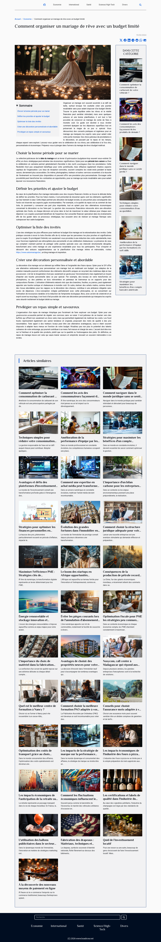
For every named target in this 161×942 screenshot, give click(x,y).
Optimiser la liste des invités (29, 121)
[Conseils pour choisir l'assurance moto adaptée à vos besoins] (122, 691)
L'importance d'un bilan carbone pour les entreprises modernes (121, 486)
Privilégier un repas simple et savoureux (34, 132)
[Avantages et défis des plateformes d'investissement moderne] (38, 467)
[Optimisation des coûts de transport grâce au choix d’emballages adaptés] (38, 735)
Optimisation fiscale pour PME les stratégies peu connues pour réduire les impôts (122, 620)
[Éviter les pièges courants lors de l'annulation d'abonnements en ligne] (80, 601)
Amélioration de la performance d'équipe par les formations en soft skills (79, 441)
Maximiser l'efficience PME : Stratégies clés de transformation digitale (37, 575)
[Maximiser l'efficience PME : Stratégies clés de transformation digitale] (38, 557)
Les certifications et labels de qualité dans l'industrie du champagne (121, 799)
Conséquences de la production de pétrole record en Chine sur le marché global (121, 575)
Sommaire (25, 105)
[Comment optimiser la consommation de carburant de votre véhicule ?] (131, 70)
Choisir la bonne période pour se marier (33, 111)
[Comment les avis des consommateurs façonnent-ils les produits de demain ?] (131, 109)
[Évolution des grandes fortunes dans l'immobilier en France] (80, 512)
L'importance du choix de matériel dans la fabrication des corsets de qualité (36, 664)
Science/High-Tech (107, 5)
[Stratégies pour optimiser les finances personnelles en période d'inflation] (38, 512)
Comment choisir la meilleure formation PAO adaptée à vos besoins (79, 709)
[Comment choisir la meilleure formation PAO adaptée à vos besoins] (80, 691)
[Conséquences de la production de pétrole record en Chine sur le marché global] (122, 557)
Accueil (18, 19)
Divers (125, 5)
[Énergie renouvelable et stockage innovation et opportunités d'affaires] (38, 601)
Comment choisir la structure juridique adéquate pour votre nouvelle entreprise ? (122, 530)
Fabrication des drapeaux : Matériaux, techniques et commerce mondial (77, 843)
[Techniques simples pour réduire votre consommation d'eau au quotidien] (131, 188)
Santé (89, 5)
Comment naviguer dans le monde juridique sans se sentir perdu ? (122, 396)
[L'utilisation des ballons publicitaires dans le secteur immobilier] (38, 825)
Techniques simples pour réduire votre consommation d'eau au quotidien (37, 441)
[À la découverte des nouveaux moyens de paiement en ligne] (38, 870)
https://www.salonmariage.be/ (28, 252)
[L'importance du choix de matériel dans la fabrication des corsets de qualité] (38, 646)
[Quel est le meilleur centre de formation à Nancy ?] (38, 691)
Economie (57, 5)
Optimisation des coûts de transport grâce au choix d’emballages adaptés (35, 754)
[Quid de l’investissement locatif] (122, 825)
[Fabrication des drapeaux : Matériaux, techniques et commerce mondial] (80, 825)
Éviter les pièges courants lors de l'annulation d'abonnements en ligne (80, 620)
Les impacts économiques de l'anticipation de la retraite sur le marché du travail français (38, 799)
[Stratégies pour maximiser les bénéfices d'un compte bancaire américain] (131, 267)
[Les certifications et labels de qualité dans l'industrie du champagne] (122, 780)
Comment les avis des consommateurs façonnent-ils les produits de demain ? (80, 396)
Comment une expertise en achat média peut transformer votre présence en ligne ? (80, 486)
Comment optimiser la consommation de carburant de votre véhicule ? (38, 396)
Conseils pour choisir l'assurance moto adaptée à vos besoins (122, 709)
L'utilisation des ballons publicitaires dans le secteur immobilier (36, 843)
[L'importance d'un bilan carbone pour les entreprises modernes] (122, 467)
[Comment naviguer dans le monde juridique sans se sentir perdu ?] (131, 149)
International (74, 5)
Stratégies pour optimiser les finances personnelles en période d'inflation (37, 530)
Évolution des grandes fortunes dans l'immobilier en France (79, 530)
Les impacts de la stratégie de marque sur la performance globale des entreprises (79, 754)
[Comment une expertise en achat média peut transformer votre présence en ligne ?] (80, 467)
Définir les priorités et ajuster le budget (33, 116)
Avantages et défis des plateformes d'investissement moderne (37, 486)
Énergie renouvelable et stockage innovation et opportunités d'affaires (34, 620)
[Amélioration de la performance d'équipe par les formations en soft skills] (131, 228)
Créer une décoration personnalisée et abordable (37, 127)
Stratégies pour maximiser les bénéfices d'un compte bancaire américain (122, 441)
